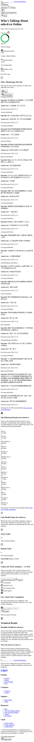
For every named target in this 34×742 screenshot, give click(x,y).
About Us (7, 691)
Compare (6, 611)
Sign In (3, 13)
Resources (4, 7)
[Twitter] (2, 671)
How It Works (9, 682)
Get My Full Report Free (8, 580)
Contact (7, 692)
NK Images (8, 716)
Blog (6, 709)
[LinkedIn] (4, 671)
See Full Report (8, 95)
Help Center (8, 700)
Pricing (13, 7)
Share (5, 92)
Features (7, 678)
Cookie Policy (9, 726)
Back (5, 16)
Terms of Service (10, 725)
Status (6, 701)
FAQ (6, 683)
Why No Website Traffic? (12, 711)
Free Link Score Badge (11, 712)
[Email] (6, 671)
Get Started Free (11, 13)
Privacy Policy (9, 723)
